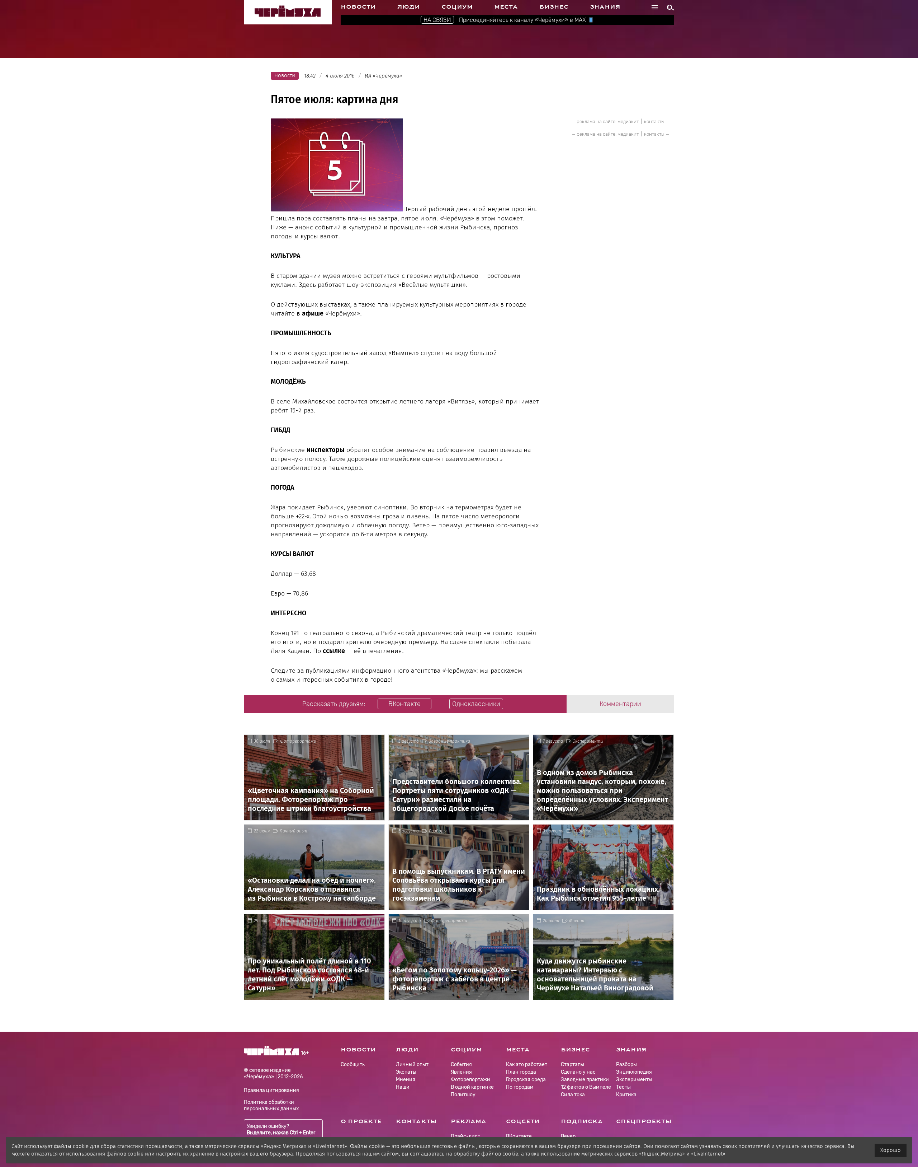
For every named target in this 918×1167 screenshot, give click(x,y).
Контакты (416, 1121)
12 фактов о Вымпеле (586, 1087)
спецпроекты (644, 1121)
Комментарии (620, 704)
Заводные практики (449, 741)
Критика (626, 1095)
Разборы (438, 831)
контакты (654, 121)
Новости (358, 7)
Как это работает (526, 1064)
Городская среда (526, 1080)
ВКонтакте (519, 1136)
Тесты (623, 1087)
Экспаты (406, 1072)
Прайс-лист (465, 1136)
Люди (408, 7)
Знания (605, 7)
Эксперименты (588, 741)
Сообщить (353, 1065)
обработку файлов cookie (486, 1153)
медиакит (628, 121)
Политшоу (463, 1095)
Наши (403, 1087)
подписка (582, 1121)
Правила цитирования (271, 1090)
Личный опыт (294, 831)
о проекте (361, 1121)
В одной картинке (472, 1087)
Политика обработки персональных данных (271, 1105)
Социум (457, 7)
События (582, 831)
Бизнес (553, 7)
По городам (520, 1087)
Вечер (568, 1136)
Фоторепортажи (298, 741)
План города (521, 1072)
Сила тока (573, 1095)
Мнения (576, 920)
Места (506, 7)
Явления (461, 1072)
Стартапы (572, 1064)
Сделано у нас (578, 1072)
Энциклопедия (634, 1072)
